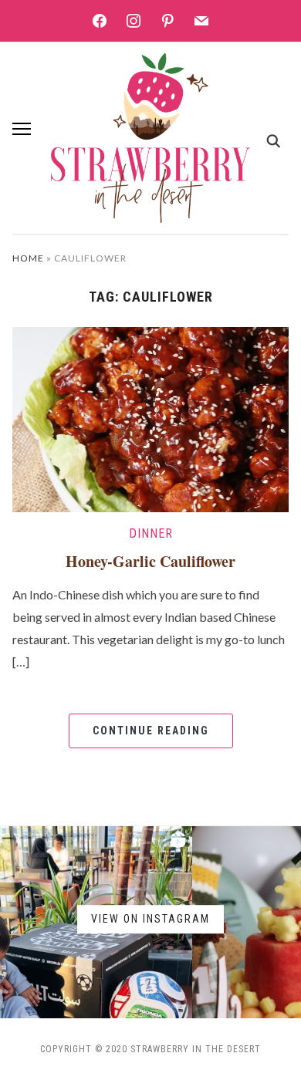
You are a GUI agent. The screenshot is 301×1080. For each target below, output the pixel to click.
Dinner (151, 533)
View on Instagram (150, 919)
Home (28, 258)
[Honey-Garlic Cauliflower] (150, 417)
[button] (21, 128)
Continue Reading (151, 730)
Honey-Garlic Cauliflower (150, 561)
